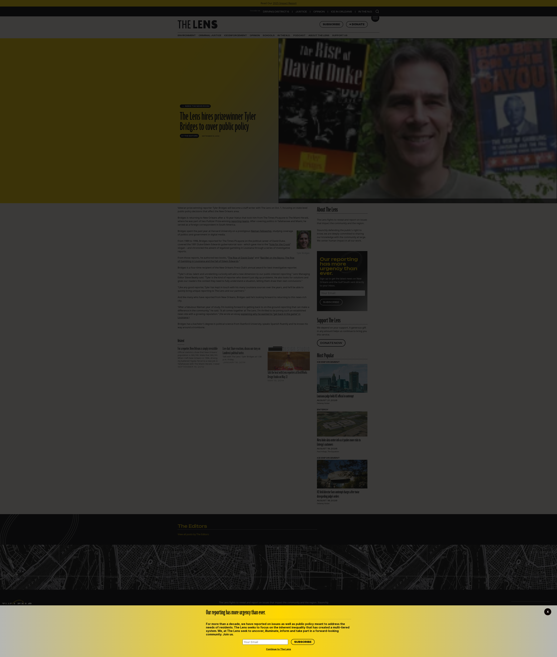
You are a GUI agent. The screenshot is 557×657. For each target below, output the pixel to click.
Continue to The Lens (278, 649)
